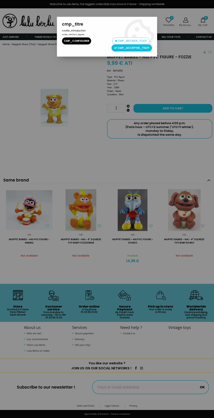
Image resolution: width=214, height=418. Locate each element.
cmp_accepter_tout (133, 48)
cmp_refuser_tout (132, 41)
